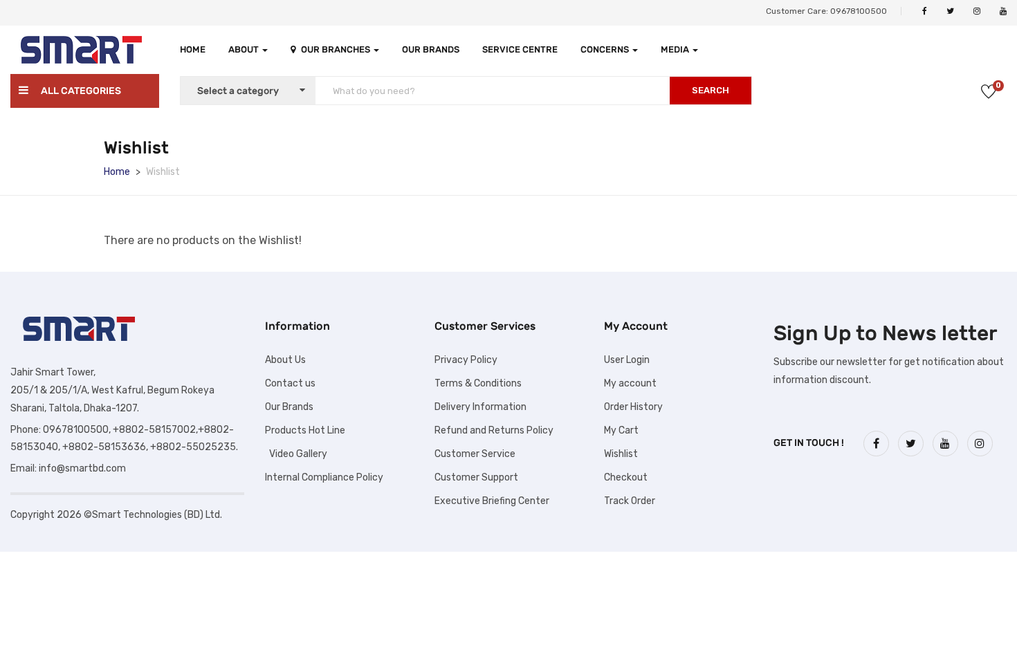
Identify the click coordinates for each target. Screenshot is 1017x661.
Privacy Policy (465, 360)
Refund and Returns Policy (493, 430)
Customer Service (474, 454)
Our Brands (430, 49)
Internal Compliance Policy (324, 477)
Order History (633, 407)
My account (630, 383)
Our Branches (336, 49)
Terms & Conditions (478, 383)
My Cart (621, 430)
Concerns (605, 49)
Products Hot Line (305, 430)
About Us (285, 360)
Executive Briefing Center (491, 501)
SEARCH (710, 90)
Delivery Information (480, 407)
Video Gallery (296, 454)
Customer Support (476, 477)
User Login (627, 360)
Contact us (290, 383)
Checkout (626, 477)
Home (192, 49)
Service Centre (520, 49)
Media (676, 49)
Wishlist (621, 454)
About (244, 49)
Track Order (629, 501)
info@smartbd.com (82, 468)
